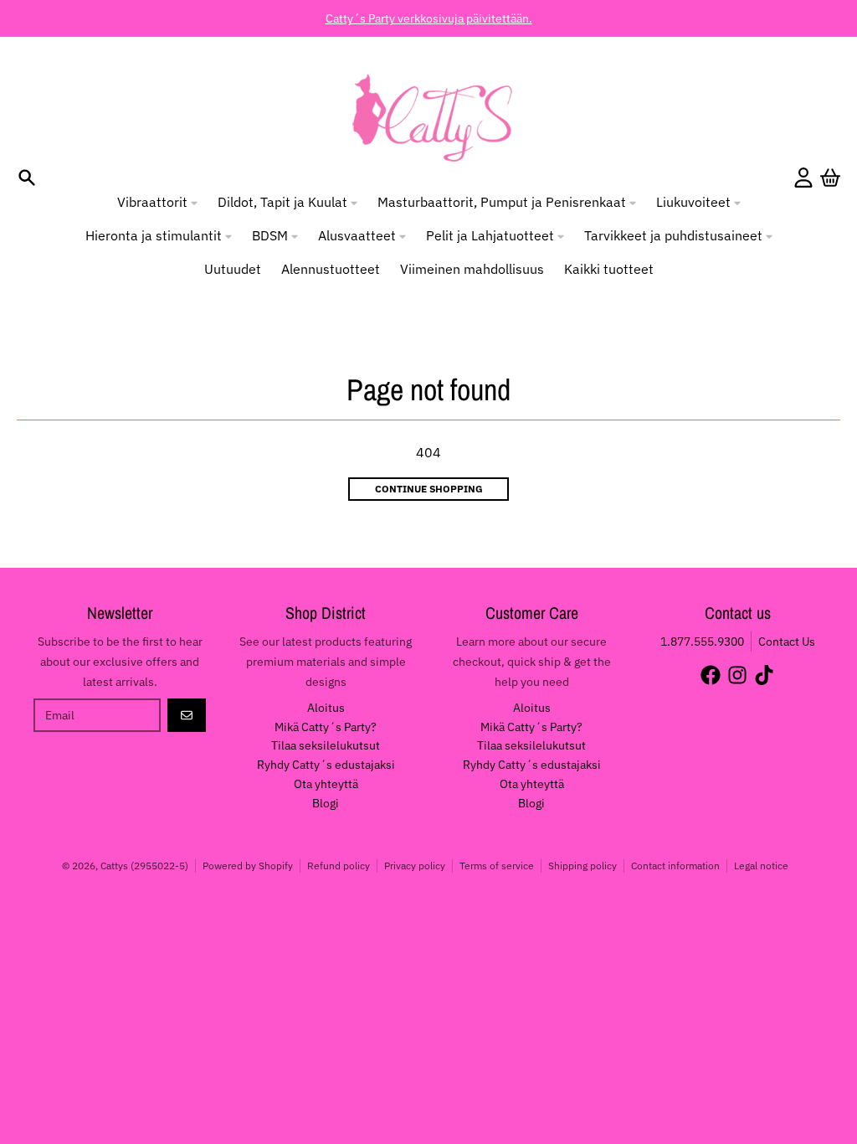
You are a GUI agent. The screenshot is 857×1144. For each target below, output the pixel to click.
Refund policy (338, 865)
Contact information (675, 865)
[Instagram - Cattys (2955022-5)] (737, 675)
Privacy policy (414, 865)
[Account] (803, 177)
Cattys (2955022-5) (144, 865)
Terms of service (496, 865)
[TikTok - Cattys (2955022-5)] (764, 675)
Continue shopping (429, 488)
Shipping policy (582, 865)
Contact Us (786, 641)
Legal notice (761, 865)
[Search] (27, 177)
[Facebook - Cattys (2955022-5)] (710, 675)
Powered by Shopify (248, 865)
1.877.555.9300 (702, 641)
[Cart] (830, 177)
